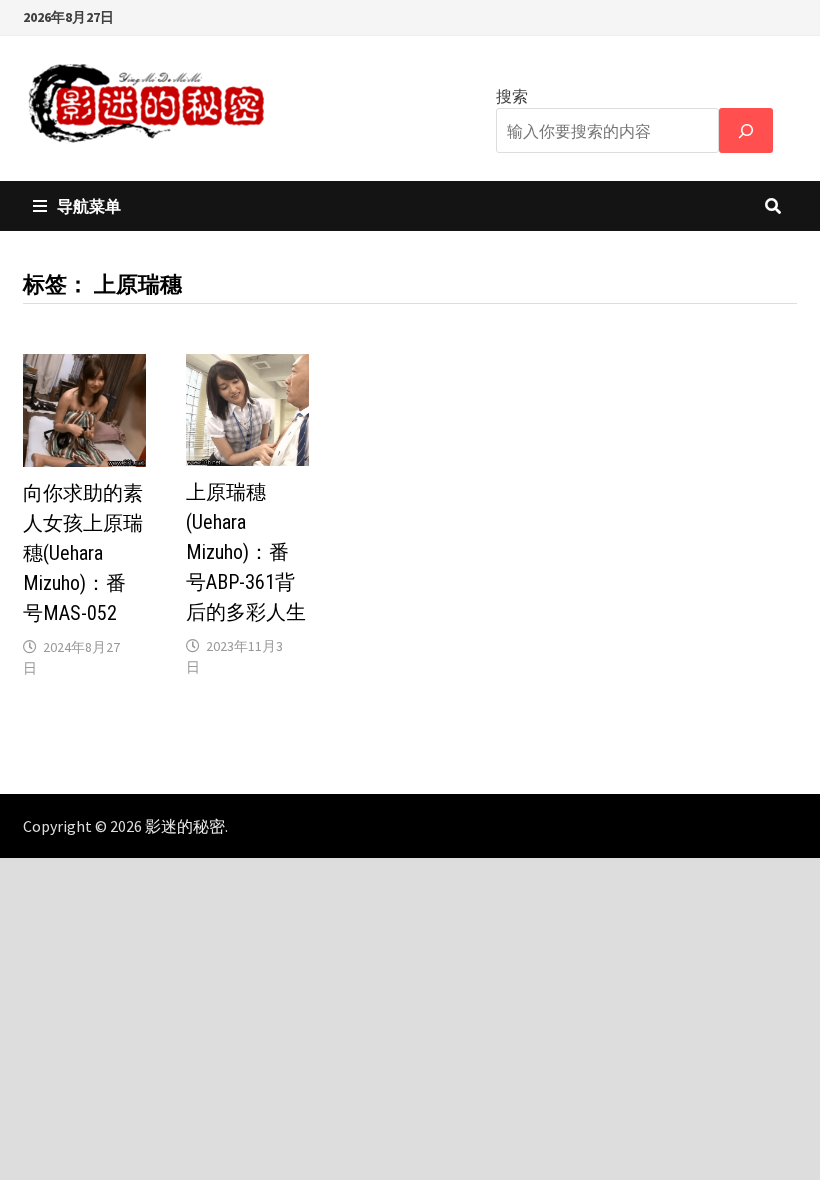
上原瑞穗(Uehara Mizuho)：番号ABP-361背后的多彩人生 (246, 552)
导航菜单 (89, 206)
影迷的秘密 (185, 826)
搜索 (512, 96)
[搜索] (746, 130)
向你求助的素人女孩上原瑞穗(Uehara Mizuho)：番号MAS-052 (83, 553)
